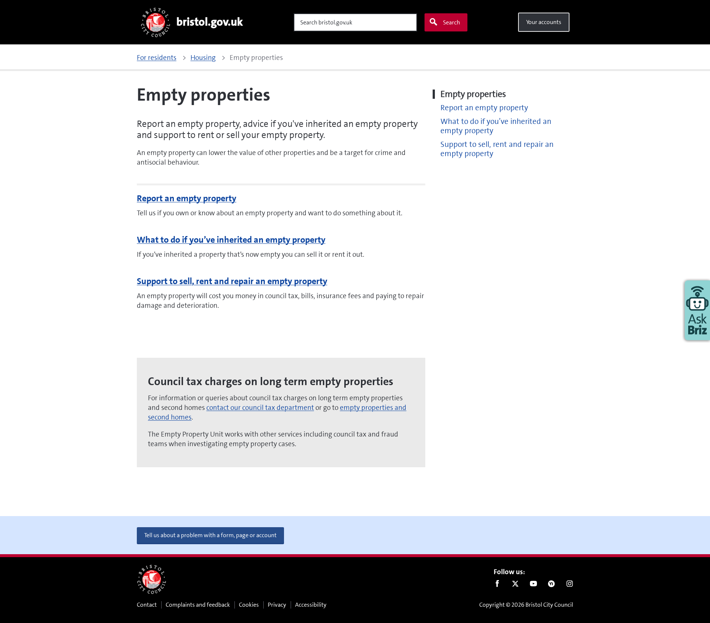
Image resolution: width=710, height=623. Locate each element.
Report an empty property (186, 198)
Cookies (249, 605)
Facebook (497, 585)
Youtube (533, 585)
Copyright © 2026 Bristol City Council (526, 605)
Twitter (515, 585)
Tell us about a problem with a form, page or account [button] (210, 535)
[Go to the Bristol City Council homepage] (151, 579)
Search (451, 22)
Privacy (277, 605)
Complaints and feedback (198, 605)
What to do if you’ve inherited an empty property (231, 240)
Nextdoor (551, 585)
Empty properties (473, 94)
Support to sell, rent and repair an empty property (232, 281)
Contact (147, 605)
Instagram (569, 585)
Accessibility (311, 605)
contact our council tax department (260, 407)
